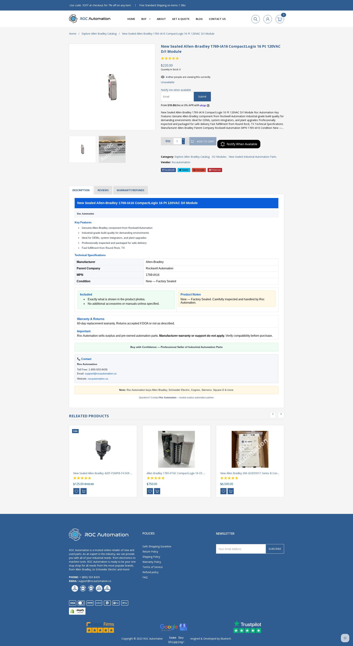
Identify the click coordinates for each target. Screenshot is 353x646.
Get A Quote (181, 19)
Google (200, 169)
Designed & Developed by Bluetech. (209, 638)
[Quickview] (83, 491)
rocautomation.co (98, 378)
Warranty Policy (151, 562)
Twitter (185, 169)
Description (81, 190)
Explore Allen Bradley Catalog (99, 33)
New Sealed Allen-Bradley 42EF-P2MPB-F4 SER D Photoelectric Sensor (115, 473)
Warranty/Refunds (130, 190)
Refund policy (150, 572)
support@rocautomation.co (101, 373)
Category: (167, 156)
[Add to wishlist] (76, 491)
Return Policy (150, 551)
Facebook (169, 169)
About (161, 19)
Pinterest (216, 169)
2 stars (166, 58)
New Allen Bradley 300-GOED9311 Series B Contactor (252, 473)
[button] (176, 640)
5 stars (177, 58)
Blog (199, 19)
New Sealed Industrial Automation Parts (252, 156)
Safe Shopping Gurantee (156, 546)
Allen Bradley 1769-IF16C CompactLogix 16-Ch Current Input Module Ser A (191, 473)
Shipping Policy (151, 556)
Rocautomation (181, 162)
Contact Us (217, 19)
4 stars (174, 58)
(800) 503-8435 (91, 577)
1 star (163, 58)
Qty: (168, 141)
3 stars (170, 58)
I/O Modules (219, 156)
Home (131, 19)
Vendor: (166, 162)
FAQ (145, 577)
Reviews (103, 190)
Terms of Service (152, 567)
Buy (144, 19)
